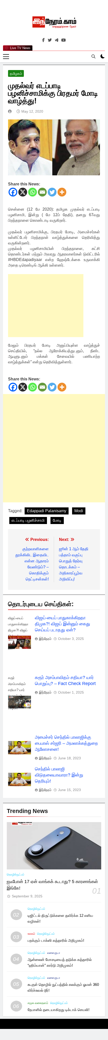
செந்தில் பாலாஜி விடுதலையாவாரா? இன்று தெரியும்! (59, 775)
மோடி (57, 520)
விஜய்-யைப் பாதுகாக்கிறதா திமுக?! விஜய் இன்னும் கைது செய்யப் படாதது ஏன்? (62, 623)
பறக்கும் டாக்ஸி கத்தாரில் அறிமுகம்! (56, 940)
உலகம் (31, 933)
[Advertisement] (45, 305)
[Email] (42, 192)
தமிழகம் (16, 74)
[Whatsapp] (32, 192)
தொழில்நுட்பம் (15, 874)
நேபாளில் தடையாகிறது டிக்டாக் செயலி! (58, 1010)
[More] (62, 192)
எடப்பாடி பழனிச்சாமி (28, 520)
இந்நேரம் (45, 639)
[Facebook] (13, 192)
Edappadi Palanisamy (46, 511)
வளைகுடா (53, 953)
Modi (78, 511)
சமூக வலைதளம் (38, 1003)
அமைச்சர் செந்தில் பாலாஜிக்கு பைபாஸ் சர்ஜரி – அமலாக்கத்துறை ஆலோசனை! (66, 743)
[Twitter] (52, 192)
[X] (22, 192)
